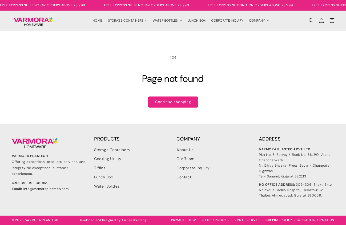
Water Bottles (107, 186)
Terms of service (246, 220)
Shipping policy (278, 220)
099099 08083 (34, 183)
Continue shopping (173, 102)
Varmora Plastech (41, 220)
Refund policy (213, 220)
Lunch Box (103, 177)
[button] (127, 20)
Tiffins (99, 167)
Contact (184, 177)
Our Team (185, 158)
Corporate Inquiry (193, 167)
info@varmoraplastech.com (45, 189)
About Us (185, 149)
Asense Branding (133, 220)
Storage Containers (112, 149)
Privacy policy (184, 220)
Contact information (315, 220)
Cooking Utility (107, 158)
